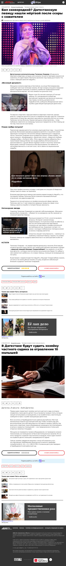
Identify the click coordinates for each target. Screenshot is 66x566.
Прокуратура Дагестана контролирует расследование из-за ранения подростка (30, 310)
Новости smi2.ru (7, 336)
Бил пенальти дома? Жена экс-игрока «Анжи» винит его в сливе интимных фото (36, 177)
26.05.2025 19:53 (6, 7)
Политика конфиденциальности (34, 528)
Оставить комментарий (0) (51, 268)
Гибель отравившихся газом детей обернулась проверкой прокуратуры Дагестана (31, 484)
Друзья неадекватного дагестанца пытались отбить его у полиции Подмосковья (31, 305)
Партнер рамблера (28, 559)
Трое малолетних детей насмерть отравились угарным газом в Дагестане (28, 489)
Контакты (15, 528)
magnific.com (5, 399)
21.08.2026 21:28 (6, 343)
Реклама (21, 528)
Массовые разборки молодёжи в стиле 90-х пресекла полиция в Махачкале (29, 299)
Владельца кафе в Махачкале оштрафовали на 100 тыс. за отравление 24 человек (31, 495)
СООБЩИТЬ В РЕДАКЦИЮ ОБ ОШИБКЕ (54, 528)
